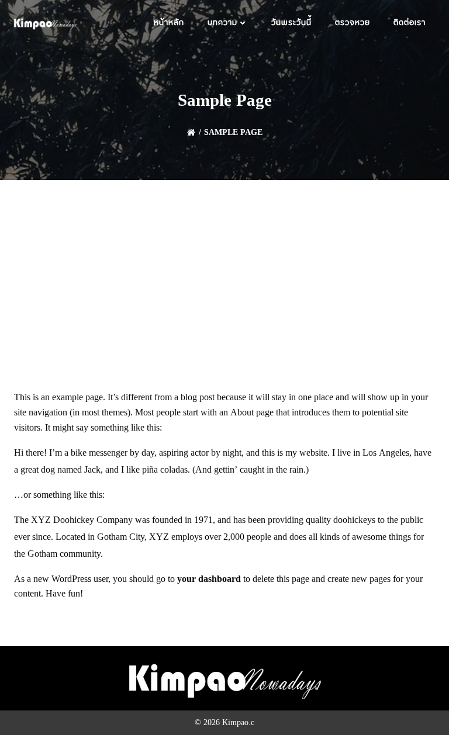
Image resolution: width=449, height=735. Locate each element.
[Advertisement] (224, 267)
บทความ (222, 23)
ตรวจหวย (352, 23)
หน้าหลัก (169, 23)
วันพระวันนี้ (291, 23)
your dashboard (209, 579)
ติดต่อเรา (409, 23)
